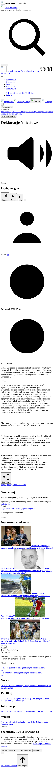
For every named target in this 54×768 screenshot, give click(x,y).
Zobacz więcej (8, 643)
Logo (45, 722)
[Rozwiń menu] (2, 76)
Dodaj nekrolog (7, 701)
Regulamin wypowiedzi (26, 722)
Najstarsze (14, 508)
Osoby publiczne (31, 686)
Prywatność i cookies (34, 711)
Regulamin (21, 711)
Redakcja (39, 722)
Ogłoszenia (5, 698)
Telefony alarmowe (9, 711)
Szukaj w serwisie (8, 10)
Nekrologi (42, 686)
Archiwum (5, 722)
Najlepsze (23, 508)
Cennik (47, 698)
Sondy (21, 686)
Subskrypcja (19, 701)
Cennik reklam (7, 724)
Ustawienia (37, 750)
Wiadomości (13, 686)
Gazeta (13, 722)
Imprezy (28, 698)
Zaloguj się (5, 504)
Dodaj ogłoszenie (17, 698)
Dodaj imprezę (38, 698)
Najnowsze (5, 508)
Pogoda (15, 688)
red (8, 255)
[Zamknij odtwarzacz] (25, 200)
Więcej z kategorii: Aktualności (13, 485)
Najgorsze (31, 508)
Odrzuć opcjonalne (24, 750)
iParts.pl (4, 686)
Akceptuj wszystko (9, 750)
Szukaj (4, 65)
